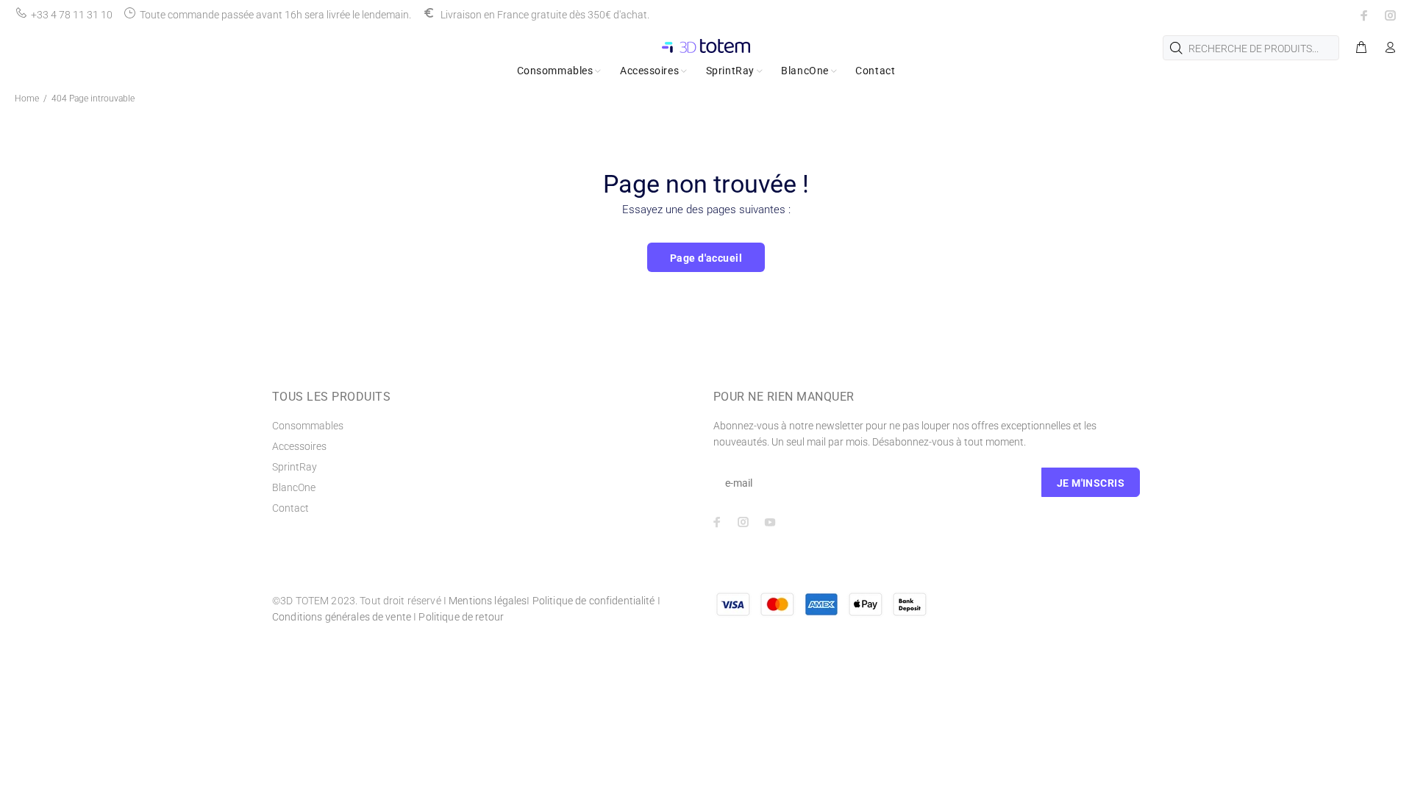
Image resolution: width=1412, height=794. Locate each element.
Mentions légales (488, 601)
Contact (290, 508)
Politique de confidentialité (593, 601)
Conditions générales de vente (341, 617)
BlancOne (293, 487)
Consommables (307, 426)
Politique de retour (461, 617)
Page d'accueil (706, 258)
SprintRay (294, 467)
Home (27, 98)
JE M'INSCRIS (1090, 483)
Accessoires (299, 446)
